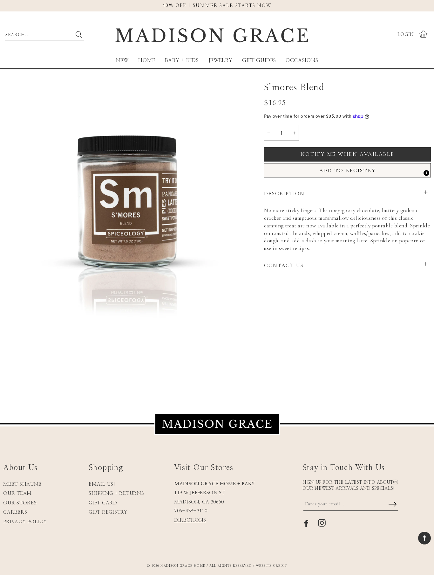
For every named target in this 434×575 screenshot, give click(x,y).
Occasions (302, 60)
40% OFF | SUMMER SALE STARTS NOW (216, 5)
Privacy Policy (25, 521)
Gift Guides (259, 60)
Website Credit (271, 565)
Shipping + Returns (116, 493)
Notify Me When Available (347, 154)
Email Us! (102, 484)
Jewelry (220, 60)
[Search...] (78, 34)
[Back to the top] (424, 538)
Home (146, 60)
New (122, 60)
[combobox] (44, 33)
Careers (15, 512)
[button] (424, 35)
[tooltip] (426, 173)
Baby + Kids (182, 60)
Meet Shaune (22, 484)
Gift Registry (108, 512)
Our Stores (20, 503)
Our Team (17, 493)
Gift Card (103, 503)
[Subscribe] (392, 504)
